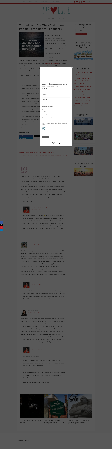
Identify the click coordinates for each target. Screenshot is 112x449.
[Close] (72, 68)
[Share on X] (1, 225)
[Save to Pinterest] (1, 227)
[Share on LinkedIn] (1, 230)
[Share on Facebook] (1, 222)
